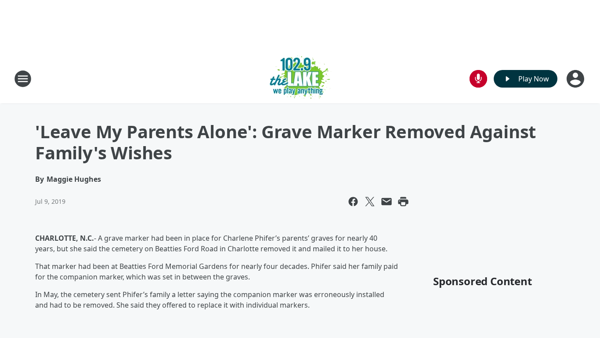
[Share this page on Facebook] (353, 201)
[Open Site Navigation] (23, 79)
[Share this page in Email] (386, 201)
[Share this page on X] (370, 201)
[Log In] (576, 79)
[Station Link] (300, 78)
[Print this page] (403, 201)
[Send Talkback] (478, 79)
